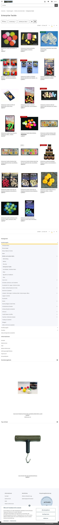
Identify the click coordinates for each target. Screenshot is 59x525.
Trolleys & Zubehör (6, 319)
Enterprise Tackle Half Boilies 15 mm (9, 48)
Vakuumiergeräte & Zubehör (8, 333)
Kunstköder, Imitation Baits (9, 269)
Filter (4, 21)
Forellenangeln (4, 327)
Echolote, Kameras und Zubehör (10, 282)
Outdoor (3, 330)
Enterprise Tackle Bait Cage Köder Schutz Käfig (49, 48)
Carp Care (4, 280)
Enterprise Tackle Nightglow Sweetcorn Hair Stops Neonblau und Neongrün (28, 218)
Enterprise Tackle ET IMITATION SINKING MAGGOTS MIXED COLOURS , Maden (48, 77)
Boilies (4, 261)
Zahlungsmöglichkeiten (6, 351)
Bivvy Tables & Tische (7, 251)
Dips (4, 277)
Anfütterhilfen (5, 245)
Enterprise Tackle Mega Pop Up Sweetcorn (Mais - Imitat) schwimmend (48, 190)
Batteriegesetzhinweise (27, 498)
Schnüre (4, 311)
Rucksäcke (4, 298)
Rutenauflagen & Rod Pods (8, 303)
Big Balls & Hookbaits (8, 274)
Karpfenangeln (4, 242)
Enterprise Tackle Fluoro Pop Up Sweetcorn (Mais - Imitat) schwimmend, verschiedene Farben (9, 133)
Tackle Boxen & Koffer (7, 314)
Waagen (4, 322)
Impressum (6, 520)
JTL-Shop (51, 523)
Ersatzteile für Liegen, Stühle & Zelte (11, 285)
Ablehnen (45, 518)
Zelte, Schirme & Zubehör (8, 325)
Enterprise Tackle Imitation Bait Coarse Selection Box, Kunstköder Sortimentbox (9, 162)
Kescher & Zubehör (7, 290)
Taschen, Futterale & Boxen (8, 317)
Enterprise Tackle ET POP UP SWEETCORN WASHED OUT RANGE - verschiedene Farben (49, 105)
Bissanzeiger (5, 248)
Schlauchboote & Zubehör (8, 309)
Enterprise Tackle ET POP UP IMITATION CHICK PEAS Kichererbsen (8, 105)
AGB (2, 345)
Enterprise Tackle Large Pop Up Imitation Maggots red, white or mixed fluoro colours (8, 190)
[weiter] (56, 25)
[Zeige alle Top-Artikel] (57, 422)
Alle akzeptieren (46, 510)
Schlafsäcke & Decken (7, 306)
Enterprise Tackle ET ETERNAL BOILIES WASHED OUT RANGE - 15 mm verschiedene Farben (29, 77)
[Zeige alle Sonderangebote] (57, 360)
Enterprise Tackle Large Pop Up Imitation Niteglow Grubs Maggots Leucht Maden (29, 190)
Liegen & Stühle (6, 296)
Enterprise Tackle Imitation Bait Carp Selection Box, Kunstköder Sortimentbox (48, 133)
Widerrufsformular (5, 348)
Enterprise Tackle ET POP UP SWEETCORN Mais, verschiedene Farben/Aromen (28, 105)
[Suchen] (56, 5)
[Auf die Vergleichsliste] (12, 32)
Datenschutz (13, 520)
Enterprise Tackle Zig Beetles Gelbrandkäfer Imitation (28, 48)
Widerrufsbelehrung (27, 496)
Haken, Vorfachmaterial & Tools (9, 288)
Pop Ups (5, 264)
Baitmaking (5, 258)
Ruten (3, 301)
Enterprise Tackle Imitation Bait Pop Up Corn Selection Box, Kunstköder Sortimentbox (29, 162)
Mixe (4, 272)
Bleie (3, 253)
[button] (45, 1)
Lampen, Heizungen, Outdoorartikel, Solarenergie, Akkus (15, 293)
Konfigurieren (45, 514)
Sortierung (12, 21)
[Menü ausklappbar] (2, 1)
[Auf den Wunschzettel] (16, 32)
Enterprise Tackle (7, 266)
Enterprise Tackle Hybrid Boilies (28, 133)
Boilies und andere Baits (8, 256)
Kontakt (3, 340)
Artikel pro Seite (23, 21)
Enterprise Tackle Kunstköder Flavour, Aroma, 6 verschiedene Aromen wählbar (48, 162)
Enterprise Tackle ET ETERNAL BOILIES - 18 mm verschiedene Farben (8, 77)
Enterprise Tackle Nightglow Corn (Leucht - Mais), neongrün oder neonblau (9, 218)
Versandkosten (4, 356)
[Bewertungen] (24, 134)
